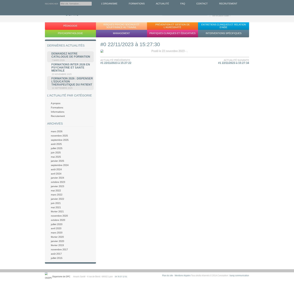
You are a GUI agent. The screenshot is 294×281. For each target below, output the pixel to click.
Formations (137, 3)
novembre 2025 (59, 135)
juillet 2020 (56, 224)
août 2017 (56, 253)
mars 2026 (56, 131)
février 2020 (57, 237)
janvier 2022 (57, 199)
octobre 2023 (58, 182)
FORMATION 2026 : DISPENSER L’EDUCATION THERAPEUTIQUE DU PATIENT (72, 81)
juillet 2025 (56, 148)
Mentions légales (183, 275)
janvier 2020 (57, 241)
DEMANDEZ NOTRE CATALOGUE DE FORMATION (70, 55)
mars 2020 (56, 232)
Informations (57, 111)
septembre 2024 (60, 165)
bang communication (239, 275)
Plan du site (167, 275)
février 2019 (57, 245)
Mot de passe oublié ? (221, 16)
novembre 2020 (59, 215)
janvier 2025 (57, 161)
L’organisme (109, 3)
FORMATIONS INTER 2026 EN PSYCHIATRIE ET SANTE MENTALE (70, 67)
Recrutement (228, 3)
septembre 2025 (60, 140)
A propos (55, 103)
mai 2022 (56, 190)
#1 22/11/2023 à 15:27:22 (115, 63)
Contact (202, 3)
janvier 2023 (57, 186)
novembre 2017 (59, 249)
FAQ (182, 3)
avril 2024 (56, 173)
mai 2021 (56, 207)
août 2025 (56, 144)
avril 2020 (56, 228)
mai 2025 (56, 156)
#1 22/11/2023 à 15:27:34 (233, 63)
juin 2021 (56, 203)
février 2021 (57, 211)
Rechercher (51, 4)
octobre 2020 (58, 220)
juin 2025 (56, 152)
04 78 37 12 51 (121, 277)
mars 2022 (56, 194)
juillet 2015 (56, 258)
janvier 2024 (57, 177)
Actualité (162, 3)
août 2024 (56, 169)
